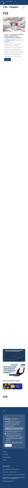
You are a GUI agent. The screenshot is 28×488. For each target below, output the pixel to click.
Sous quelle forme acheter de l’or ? (11, 469)
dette (9, 169)
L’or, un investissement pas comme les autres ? (14, 474)
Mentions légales (7, 457)
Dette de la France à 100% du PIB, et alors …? (13, 164)
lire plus (7, 59)
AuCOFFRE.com (9, 1)
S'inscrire (8, 445)
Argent (6, 169)
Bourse (9, 274)
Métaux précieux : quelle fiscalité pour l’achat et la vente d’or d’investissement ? (14, 478)
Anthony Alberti (10, 40)
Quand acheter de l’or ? (8, 481)
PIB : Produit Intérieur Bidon (13, 125)
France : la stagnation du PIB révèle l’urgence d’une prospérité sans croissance (13, 36)
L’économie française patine (13, 189)
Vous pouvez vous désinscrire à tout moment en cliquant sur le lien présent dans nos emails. (14, 442)
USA (23, 274)
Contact (5, 460)
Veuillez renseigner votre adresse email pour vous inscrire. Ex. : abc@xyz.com (13, 431)
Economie (7, 92)
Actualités (7, 41)
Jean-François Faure (11, 192)
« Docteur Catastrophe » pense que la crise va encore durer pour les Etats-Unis (13, 268)
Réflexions (16, 248)
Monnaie (10, 220)
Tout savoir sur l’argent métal (9, 472)
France (19, 169)
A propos (5, 451)
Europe (15, 328)
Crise (8, 193)
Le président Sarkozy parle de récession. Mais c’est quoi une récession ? (14, 242)
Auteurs (2, 1)
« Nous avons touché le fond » (13, 324)
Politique (6, 129)
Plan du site (5, 454)
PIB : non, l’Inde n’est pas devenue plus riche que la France (12, 87)
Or (21, 193)
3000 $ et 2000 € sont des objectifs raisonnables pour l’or (13, 214)
